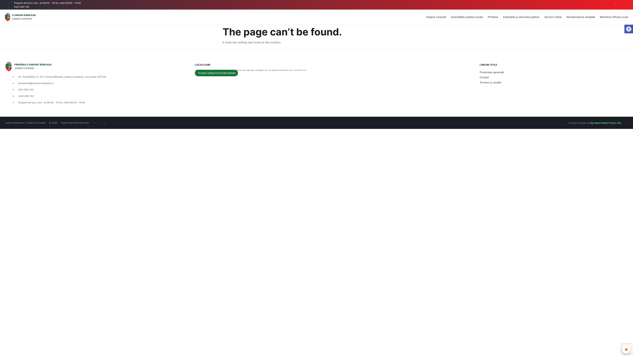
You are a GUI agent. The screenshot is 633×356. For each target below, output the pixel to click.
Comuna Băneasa (24, 15)
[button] (610, 5)
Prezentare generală (492, 72)
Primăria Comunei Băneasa (33, 64)
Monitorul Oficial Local (614, 17)
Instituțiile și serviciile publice (521, 17)
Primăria (493, 17)
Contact (484, 77)
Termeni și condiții (490, 82)
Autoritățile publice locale (467, 17)
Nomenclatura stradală (581, 17)
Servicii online (553, 17)
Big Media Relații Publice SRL (605, 122)
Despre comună (436, 17)
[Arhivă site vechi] (627, 4)
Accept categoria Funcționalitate (217, 72)
